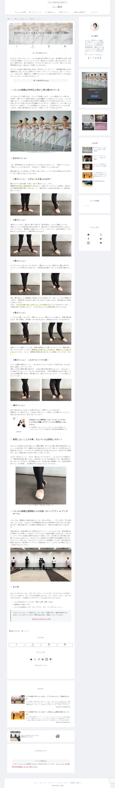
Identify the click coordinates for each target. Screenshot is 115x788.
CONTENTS (40, 80)
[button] (65, 47)
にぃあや (94, 36)
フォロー (95, 96)
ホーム (36, 782)
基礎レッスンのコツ (15, 631)
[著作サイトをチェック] (31, 659)
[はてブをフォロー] (42, 659)
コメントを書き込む (41, 761)
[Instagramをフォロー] (46, 659)
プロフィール (42, 782)
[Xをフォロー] (35, 659)
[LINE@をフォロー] (50, 659)
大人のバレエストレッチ (40, 619)
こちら (100, 54)
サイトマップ (51, 782)
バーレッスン (26, 631)
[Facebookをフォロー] (39, 659)
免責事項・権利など (75, 782)
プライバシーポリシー (63, 782)
